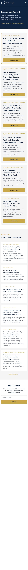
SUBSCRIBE (14, 402)
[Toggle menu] (25, 3)
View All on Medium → (14, 374)
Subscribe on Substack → (18, 23)
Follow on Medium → (6, 23)
